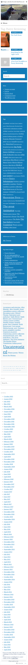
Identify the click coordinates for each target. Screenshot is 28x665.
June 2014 (7, 587)
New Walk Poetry (13, 170)
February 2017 (8, 507)
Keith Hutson (6, 160)
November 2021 (9, 424)
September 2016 (9, 519)
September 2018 (9, 466)
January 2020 (8, 444)
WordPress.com (10, 98)
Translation (7, 225)
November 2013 (9, 602)
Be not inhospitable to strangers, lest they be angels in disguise (14, 256)
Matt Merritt (12, 165)
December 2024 (9, 409)
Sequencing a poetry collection (13, 333)
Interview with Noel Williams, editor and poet (15, 274)
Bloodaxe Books (18, 126)
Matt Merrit (5, 165)
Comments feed (10, 95)
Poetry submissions (11, 260)
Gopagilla (14, 141)
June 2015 (7, 557)
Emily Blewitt (15, 317)
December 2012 (9, 629)
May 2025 (7, 404)
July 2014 (7, 584)
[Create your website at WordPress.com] (14, 2)
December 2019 (9, 446)
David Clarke (16, 131)
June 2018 (7, 474)
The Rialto (16, 219)
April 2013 (7, 619)
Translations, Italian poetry (12, 343)
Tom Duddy (16, 222)
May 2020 (7, 434)
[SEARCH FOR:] (14, 76)
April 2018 (7, 477)
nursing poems (11, 173)
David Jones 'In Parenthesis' (14, 283)
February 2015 (8, 567)
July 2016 (7, 524)
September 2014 (9, 579)
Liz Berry (21, 160)
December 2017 (9, 484)
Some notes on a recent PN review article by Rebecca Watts (14, 264)
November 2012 (9, 632)
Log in (7, 91)
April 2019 (7, 456)
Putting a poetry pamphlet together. (14, 270)
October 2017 (8, 489)
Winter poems (18, 225)
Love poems (16, 326)
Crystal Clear (10, 131)
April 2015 (7, 562)
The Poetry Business (7, 219)
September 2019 (9, 454)
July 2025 (7, 401)
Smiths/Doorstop (11, 200)
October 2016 (8, 517)
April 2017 (7, 502)
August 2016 (8, 522)
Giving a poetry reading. (11, 320)
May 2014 (7, 589)
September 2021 (9, 426)
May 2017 (7, 499)
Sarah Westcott (10, 194)
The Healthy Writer (9, 341)
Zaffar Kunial (12, 227)
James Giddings (9, 152)
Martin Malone (17, 162)
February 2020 (9, 441)
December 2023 (9, 419)
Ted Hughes (11, 203)
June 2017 (7, 497)
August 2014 (8, 582)
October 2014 (8, 577)
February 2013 (8, 624)
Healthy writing (8, 322)
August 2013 (8, 609)
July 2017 (7, 494)
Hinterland (10, 144)
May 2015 (7, 559)
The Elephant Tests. (20, 203)
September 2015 (9, 549)
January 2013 (8, 627)
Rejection (6, 189)
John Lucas (11, 157)
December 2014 (9, 572)
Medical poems (8, 328)
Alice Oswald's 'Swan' (16, 309)
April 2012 (7, 649)
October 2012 (8, 634)
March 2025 (8, 406)
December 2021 (9, 421)
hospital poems (8, 147)
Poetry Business (17, 176)
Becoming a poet (9, 313)
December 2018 (9, 459)
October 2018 (8, 464)
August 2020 (8, 431)
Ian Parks (17, 147)
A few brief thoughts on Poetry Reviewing (19, 62)
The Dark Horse (16, 35)
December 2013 (9, 599)
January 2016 (8, 539)
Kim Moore (15, 160)
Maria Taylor (7, 162)
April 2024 (7, 416)
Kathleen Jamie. (18, 157)
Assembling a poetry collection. (13, 311)
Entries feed (9, 93)
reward (12, 192)
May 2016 (7, 529)
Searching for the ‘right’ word (17, 53)
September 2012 (9, 637)
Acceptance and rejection (11, 307)
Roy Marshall (14, 10)
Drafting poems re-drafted (15, 136)
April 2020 (7, 436)
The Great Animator (17, 339)
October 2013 (8, 604)
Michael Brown (12, 168)
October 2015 (8, 547)
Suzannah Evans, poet (10, 335)
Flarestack (9, 141)
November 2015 (9, 544)
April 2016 (7, 532)
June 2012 (7, 644)
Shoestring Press (11, 197)
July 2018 (7, 471)
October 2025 (8, 396)
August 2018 (8, 469)
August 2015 (8, 552)
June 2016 (7, 527)
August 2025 (8, 399)
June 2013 (7, 614)
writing (5, 227)
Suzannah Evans (20, 200)
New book (20, 168)
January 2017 (8, 509)
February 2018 (8, 479)
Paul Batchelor (19, 173)
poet (5, 176)
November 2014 (9, 574)
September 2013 (9, 607)
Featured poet (17, 318)
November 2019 (9, 449)
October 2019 (8, 451)
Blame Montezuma (10, 126)
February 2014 (8, 594)
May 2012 (7, 647)
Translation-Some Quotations (11, 277)
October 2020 (8, 429)
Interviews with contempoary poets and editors (13, 149)
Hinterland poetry (18, 144)
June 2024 (7, 414)
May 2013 (7, 617)
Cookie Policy (14, 658)
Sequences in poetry (10, 332)
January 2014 (8, 597)
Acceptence (6, 123)
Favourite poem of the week (14, 280)
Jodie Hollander (8, 155)
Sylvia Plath (5, 203)
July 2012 (7, 642)
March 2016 (8, 534)
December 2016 (9, 512)
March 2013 (8, 622)
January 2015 (8, 569)
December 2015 (9, 542)
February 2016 (8, 537)
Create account (10, 89)
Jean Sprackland (18, 152)
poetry (10, 176)
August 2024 (8, 411)
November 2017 (9, 487)
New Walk (5, 170)
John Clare (17, 155)
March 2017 (8, 504)
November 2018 (9, 461)
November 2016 (9, 514)
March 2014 (8, 592)
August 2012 (8, 639)
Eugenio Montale (9, 139)
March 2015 (8, 564)
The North (20, 216)
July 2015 (7, 554)
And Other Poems (14, 123)
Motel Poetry (9, 267)
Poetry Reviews (10, 253)
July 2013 (7, 612)
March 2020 (8, 439)
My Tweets (7, 240)
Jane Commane (13, 324)
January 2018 (8, 482)
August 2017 (8, 492)
